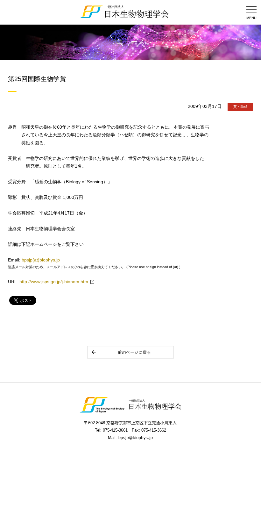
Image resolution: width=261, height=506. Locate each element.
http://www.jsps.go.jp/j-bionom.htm (53, 281)
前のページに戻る (134, 352)
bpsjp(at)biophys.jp (41, 260)
